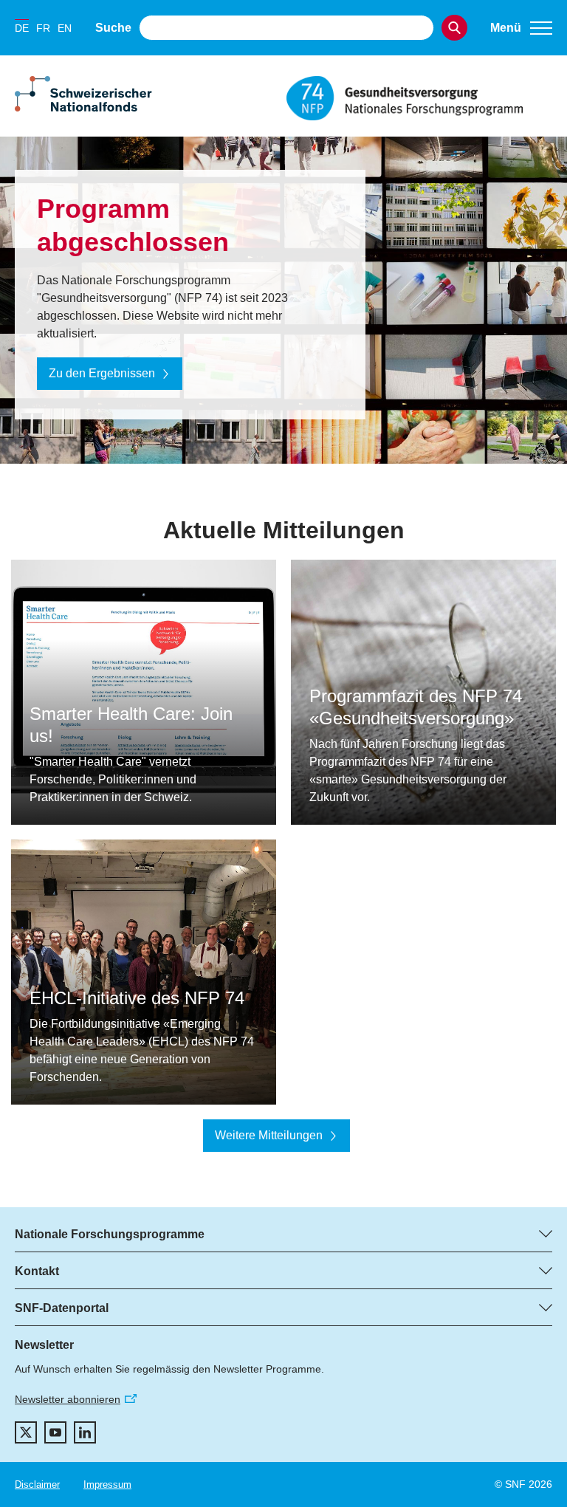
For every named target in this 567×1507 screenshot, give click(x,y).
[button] (521, 28)
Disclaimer (37, 1484)
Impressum (107, 1484)
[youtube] (55, 1432)
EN (65, 28)
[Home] (419, 98)
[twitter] (26, 1432)
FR (43, 28)
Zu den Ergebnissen (102, 373)
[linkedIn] (85, 1432)
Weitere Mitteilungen (269, 1135)
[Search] (454, 28)
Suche (113, 27)
